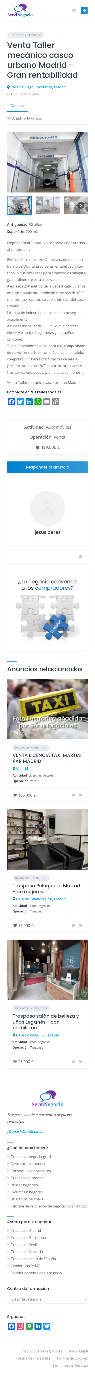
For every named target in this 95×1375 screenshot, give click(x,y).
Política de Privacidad (32, 1358)
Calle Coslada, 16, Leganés (38, 1035)
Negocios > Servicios (26, 35)
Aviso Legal (78, 1351)
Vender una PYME (25, 1265)
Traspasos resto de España (33, 1258)
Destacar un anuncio (28, 1163)
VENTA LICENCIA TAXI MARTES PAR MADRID (47, 758)
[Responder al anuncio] (73, 795)
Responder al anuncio (47, 467)
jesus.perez (47, 532)
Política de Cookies (72, 1358)
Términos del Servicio (70, 1365)
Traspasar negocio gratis (32, 1156)
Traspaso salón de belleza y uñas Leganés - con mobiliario (46, 1022)
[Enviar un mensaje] (80, 556)
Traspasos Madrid (26, 1230)
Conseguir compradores (31, 1170)
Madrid (22, 768)
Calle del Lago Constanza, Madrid (38, 87)
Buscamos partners (27, 1199)
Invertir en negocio (26, 1192)
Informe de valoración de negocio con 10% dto (49, 1206)
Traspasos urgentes (27, 1177)
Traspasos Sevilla (25, 1244)
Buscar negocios (24, 1185)
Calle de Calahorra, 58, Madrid (41, 899)
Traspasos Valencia (27, 1251)
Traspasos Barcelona (28, 1237)
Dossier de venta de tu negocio (36, 1272)
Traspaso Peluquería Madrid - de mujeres (46, 888)
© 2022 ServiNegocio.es (42, 1351)
